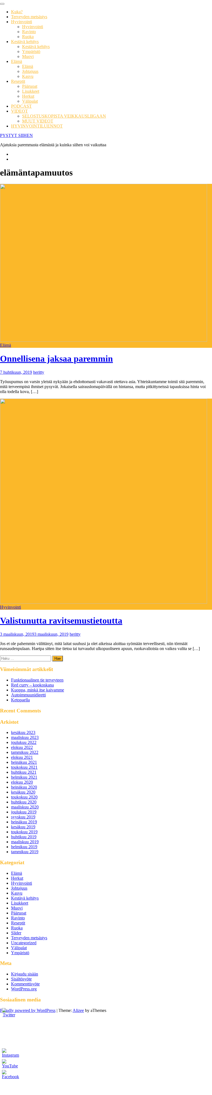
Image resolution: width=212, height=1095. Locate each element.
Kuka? (17, 11)
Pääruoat (29, 86)
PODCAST (21, 106)
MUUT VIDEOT (37, 121)
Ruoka (28, 36)
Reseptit (18, 81)
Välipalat (30, 101)
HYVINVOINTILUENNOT (37, 126)
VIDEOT (19, 111)
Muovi (28, 56)
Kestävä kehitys (25, 41)
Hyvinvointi (21, 21)
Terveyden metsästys (29, 16)
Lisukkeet (30, 91)
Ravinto (29, 31)
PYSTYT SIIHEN (16, 135)
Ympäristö (31, 51)
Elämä (16, 61)
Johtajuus (30, 71)
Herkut (28, 96)
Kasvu (27, 76)
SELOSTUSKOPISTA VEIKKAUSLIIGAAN (64, 116)
